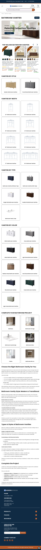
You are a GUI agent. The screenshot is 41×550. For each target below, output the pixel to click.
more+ (12, 59)
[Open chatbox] (39, 548)
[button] (2, 6)
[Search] (33, 10)
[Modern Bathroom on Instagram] (7, 540)
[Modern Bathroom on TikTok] (9, 540)
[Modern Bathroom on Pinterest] (12, 540)
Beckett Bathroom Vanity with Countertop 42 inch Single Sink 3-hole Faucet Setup (8, 63)
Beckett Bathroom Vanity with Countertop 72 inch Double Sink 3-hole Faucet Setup (20, 64)
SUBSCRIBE (23, 532)
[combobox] (20, 10)
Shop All (36, 17)
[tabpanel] (21, 29)
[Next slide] (37, 45)
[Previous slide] (33, 45)
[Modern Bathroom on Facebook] (5, 540)
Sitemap (31, 547)
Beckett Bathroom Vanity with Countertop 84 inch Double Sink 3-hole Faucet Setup (33, 64)
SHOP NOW (9, 33)
